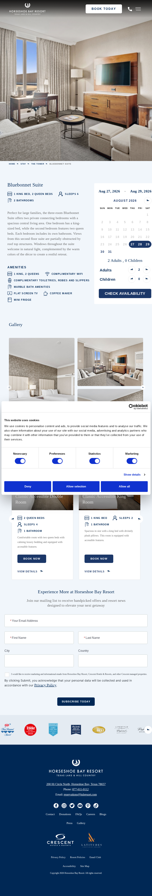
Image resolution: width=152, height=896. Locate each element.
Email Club (95, 857)
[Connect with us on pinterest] (87, 805)
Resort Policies (77, 857)
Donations (65, 814)
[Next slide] (143, 387)
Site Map (84, 866)
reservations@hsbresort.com (80, 794)
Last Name (92, 637)
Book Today (104, 8)
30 (102, 251)
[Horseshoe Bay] (27, 9)
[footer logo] (91, 840)
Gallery (81, 823)
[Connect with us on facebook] (56, 805)
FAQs (78, 814)
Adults (106, 270)
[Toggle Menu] (138, 9)
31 (110, 251)
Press (69, 823)
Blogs (103, 814)
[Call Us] (130, 9)
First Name (18, 637)
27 (133, 244)
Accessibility (69, 866)
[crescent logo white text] (60, 840)
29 (148, 244)
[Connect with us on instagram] (64, 805)
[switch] (57, 461)
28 (140, 244)
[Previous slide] (9, 387)
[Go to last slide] (13, 519)
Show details (132, 474)
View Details (27, 571)
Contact (50, 814)
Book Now (31, 558)
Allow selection (76, 486)
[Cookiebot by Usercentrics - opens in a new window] (131, 407)
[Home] (76, 768)
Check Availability (125, 293)
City (7, 650)
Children (107, 279)
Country (83, 650)
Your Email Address (24, 620)
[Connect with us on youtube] (79, 805)
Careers (90, 814)
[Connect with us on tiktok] (95, 805)
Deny (27, 486)
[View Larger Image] (42, 387)
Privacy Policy (45, 685)
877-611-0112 (80, 789)
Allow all (124, 486)
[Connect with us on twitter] (72, 805)
